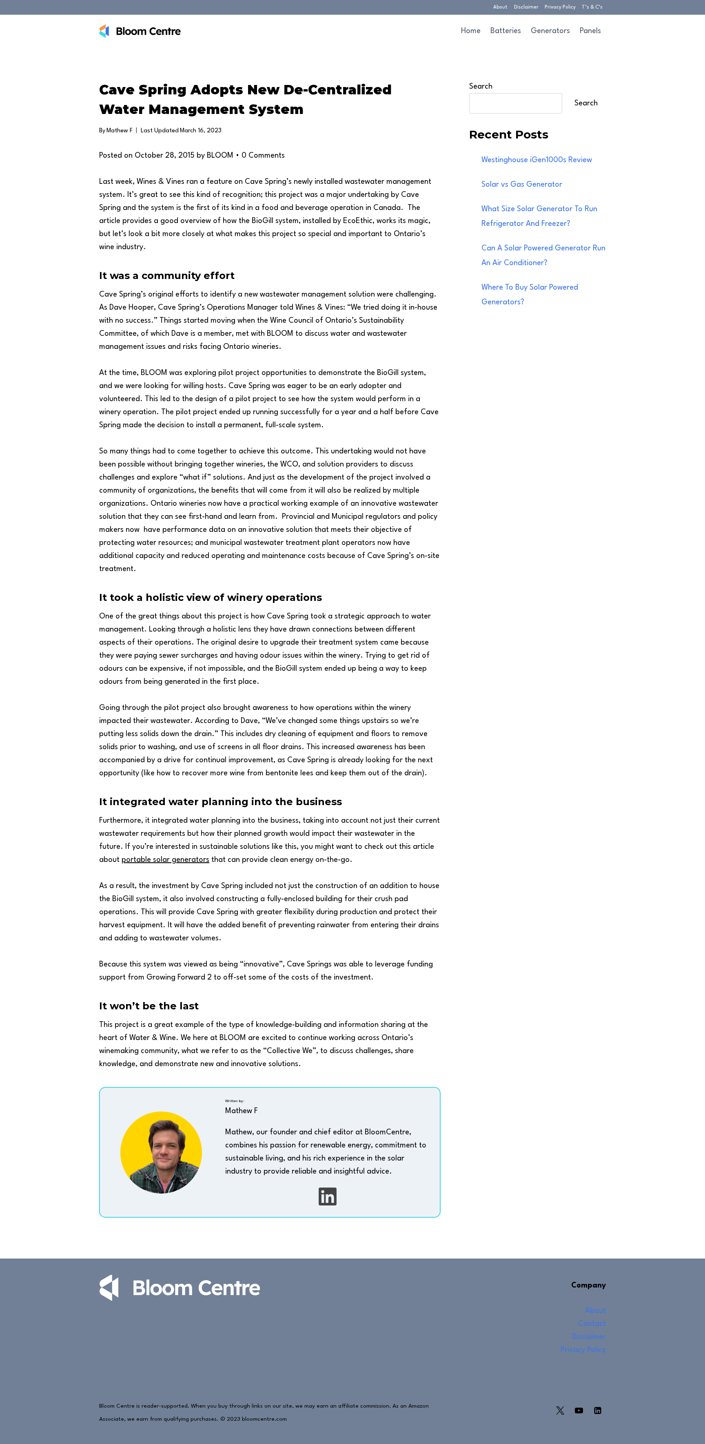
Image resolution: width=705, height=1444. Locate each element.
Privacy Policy (560, 7)
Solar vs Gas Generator (521, 184)
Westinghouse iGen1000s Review (536, 160)
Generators (550, 31)
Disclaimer (526, 7)
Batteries (505, 31)
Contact (592, 1324)
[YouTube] (579, 1410)
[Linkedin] (598, 1410)
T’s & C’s (592, 7)
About (500, 7)
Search (480, 86)
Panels (590, 31)
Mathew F (119, 131)
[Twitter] (560, 1410)
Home (471, 31)
